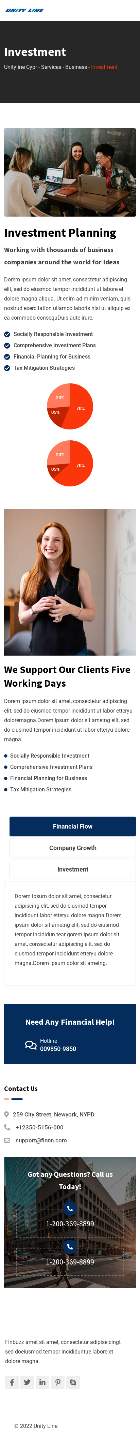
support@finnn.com (41, 1140)
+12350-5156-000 (40, 1127)
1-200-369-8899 (70, 1223)
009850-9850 (58, 1048)
